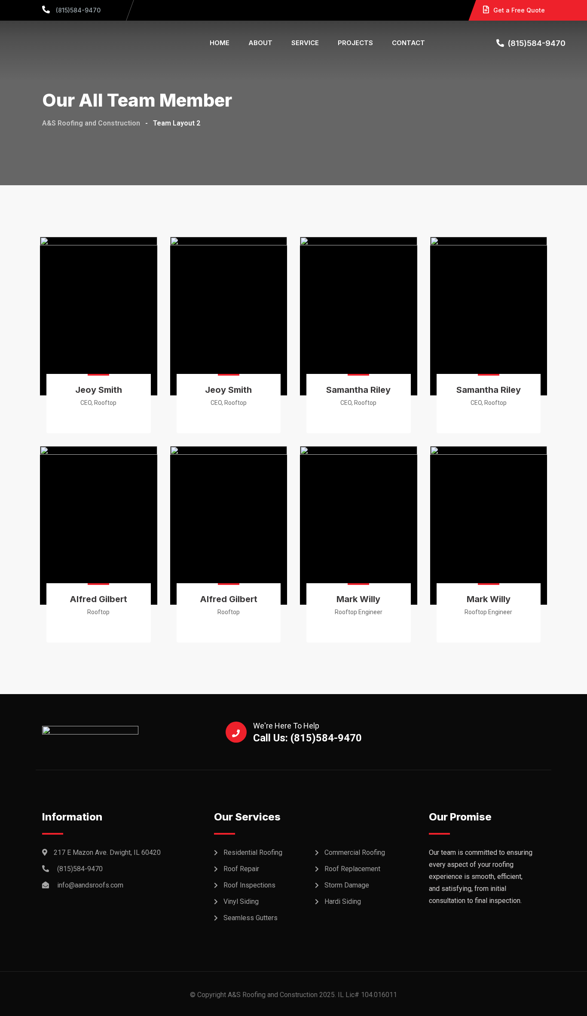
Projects (355, 43)
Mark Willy (358, 599)
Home (219, 43)
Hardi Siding (342, 901)
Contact (408, 43)
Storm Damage (346, 885)
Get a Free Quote (519, 10)
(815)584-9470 (77, 10)
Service (305, 43)
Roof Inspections (249, 885)
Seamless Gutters (250, 918)
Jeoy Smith (98, 390)
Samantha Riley (358, 390)
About (260, 43)
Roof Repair (241, 869)
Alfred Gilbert (98, 599)
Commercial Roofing (354, 852)
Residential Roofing (252, 852)
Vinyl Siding (241, 901)
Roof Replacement (352, 869)
